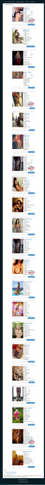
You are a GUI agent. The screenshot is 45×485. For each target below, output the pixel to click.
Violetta (14, 28)
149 (31, 159)
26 (27, 220)
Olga (13, 133)
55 (27, 264)
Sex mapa (27, 1)
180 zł (32, 14)
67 (27, 243)
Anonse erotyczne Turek (10, 474)
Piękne (28, 434)
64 (27, 140)
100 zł (28, 120)
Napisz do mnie (31, 130)
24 (27, 409)
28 (27, 262)
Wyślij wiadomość (31, 87)
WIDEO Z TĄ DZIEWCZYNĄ (26, 8)
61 (27, 411)
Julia (13, 365)
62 (27, 306)
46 (27, 96)
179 (27, 221)
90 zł (28, 204)
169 (27, 263)
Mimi (13, 280)
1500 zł (29, 393)
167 (31, 11)
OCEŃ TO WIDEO (28, 72)
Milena (14, 406)
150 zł (32, 57)
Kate (13, 343)
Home (5, 1)
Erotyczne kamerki (11, 1)
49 (27, 326)
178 (27, 410)
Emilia (14, 176)
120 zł (28, 36)
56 (27, 118)
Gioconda (14, 91)
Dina (13, 49)
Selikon (28, 182)
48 (27, 181)
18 (27, 324)
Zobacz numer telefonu (30, 46)
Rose (14, 196)
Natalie (14, 385)
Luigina (14, 428)
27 (27, 116)
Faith (14, 217)
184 (27, 200)
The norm (14, 111)
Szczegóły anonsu (31, 24)
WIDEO (25, 51)
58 (27, 285)
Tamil (14, 155)
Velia (13, 237)
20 (27, 240)
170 (27, 95)
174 (28, 389)
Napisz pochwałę (31, 151)
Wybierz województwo (20, 1)
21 (27, 32)
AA (31, 13)
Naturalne (29, 286)
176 (27, 305)
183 (27, 348)
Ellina (14, 258)
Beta (13, 6)
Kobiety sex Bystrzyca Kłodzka (11, 473)
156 (27, 138)
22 (27, 303)
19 (27, 179)
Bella (13, 449)
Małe (28, 141)
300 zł (28, 224)
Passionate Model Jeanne (17, 300)
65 (27, 34)
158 (27, 369)
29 (27, 94)
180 (31, 54)
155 (27, 33)
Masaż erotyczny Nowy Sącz (11, 471)
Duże (28, 244)
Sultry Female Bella (16, 321)
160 (31, 74)
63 (27, 201)
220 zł (28, 287)
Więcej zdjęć (32, 108)
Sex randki (32, 1)
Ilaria (13, 70)
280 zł (28, 98)
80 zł (28, 308)
